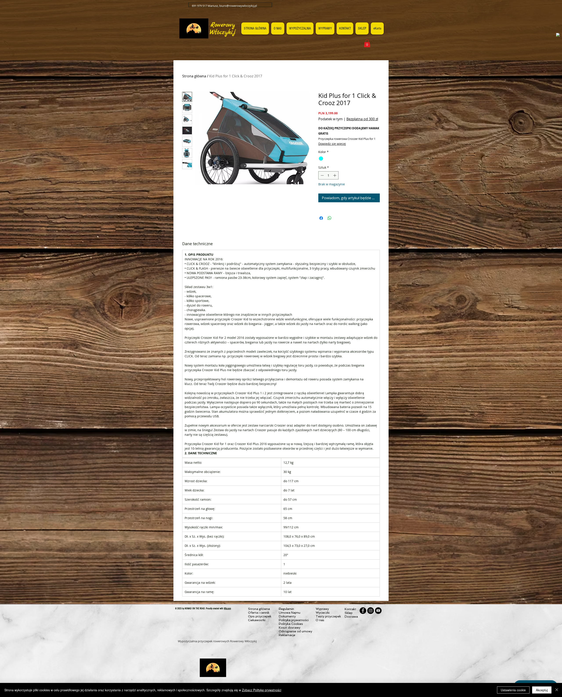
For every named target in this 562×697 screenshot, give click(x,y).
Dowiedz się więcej (332, 144)
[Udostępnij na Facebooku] (321, 218)
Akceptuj (542, 690)
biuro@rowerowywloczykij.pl (238, 6)
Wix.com (227, 608)
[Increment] (335, 175)
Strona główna (194, 76)
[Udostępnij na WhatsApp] (329, 218)
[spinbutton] (328, 175)
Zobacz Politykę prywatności (261, 690)
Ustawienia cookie (513, 690)
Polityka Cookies (291, 624)
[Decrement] (321, 175)
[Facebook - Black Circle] (363, 610)
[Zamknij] (556, 689)
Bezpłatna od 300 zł (362, 119)
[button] (367, 43)
